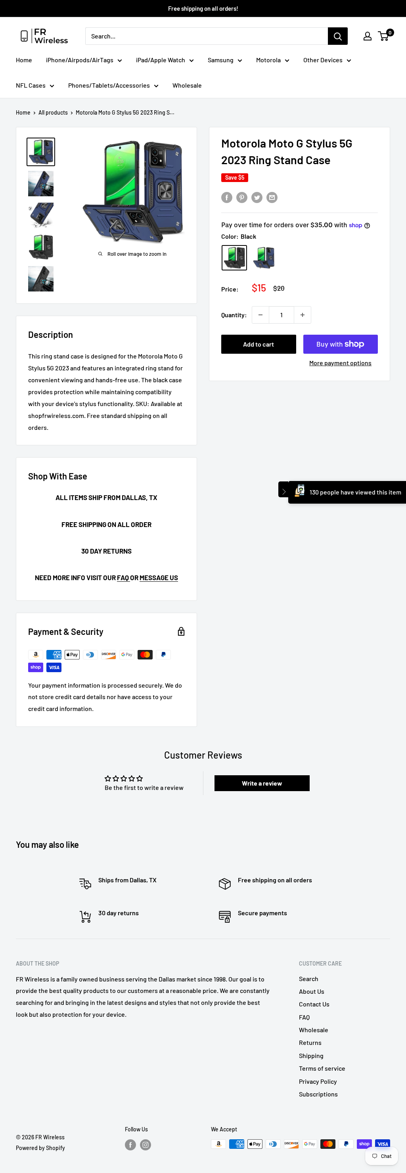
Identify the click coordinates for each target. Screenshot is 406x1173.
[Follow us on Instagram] (145, 1144)
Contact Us (314, 1004)
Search (308, 978)
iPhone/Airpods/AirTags (79, 59)
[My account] (368, 36)
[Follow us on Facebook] (130, 1144)
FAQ (123, 577)
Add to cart (258, 344)
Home (24, 59)
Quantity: (234, 314)
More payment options (340, 362)
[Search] (338, 36)
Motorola (268, 59)
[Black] (234, 257)
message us (159, 577)
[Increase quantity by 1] (302, 315)
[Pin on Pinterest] (241, 197)
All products (53, 112)
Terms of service (322, 1068)
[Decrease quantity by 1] (260, 315)
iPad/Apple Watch (160, 59)
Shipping (311, 1055)
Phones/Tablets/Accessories (109, 85)
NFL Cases (31, 85)
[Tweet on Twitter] (256, 197)
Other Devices (323, 59)
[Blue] (263, 257)
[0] (384, 36)
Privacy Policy (318, 1081)
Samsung (221, 59)
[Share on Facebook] (226, 197)
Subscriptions (318, 1094)
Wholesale (187, 85)
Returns (310, 1042)
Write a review (262, 783)
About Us (311, 991)
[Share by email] (272, 197)
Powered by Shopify (40, 1147)
